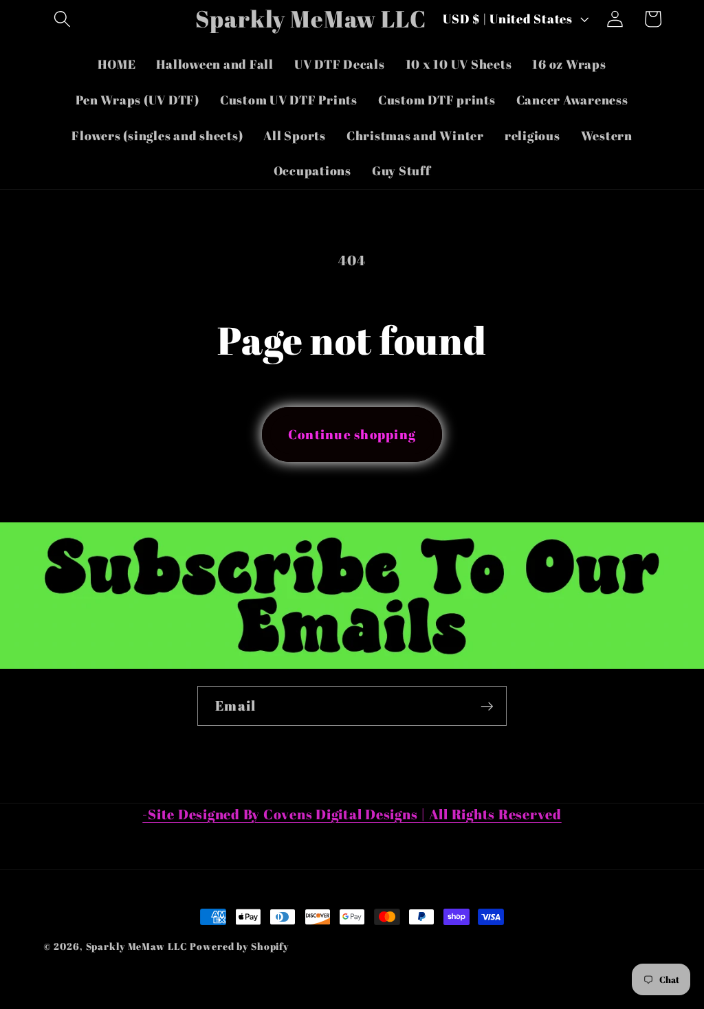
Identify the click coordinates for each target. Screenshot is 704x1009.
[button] (62, 19)
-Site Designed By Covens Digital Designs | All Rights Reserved (352, 814)
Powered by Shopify (239, 946)
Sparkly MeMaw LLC (137, 946)
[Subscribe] (487, 706)
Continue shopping (352, 434)
